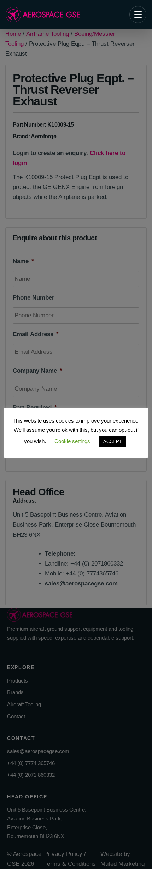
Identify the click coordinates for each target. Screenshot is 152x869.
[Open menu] (137, 14)
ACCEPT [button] (112, 441)
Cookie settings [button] (72, 441)
